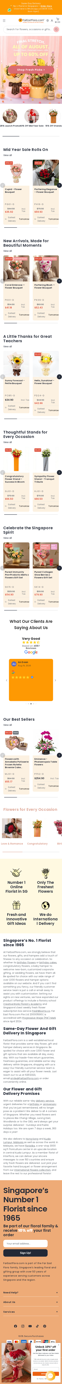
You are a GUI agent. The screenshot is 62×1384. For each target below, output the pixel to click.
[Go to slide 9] (31, 703)
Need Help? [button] (11, 1292)
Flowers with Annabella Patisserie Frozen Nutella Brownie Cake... (17, 763)
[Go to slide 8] (28, 703)
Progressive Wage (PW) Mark (39, 1018)
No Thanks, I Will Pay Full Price (46, 1379)
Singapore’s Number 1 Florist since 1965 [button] (25, 1204)
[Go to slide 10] (33, 703)
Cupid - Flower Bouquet (13, 190)
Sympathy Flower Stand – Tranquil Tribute (44, 479)
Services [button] (9, 1311)
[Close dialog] (58, 1344)
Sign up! (25, 1253)
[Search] (56, 29)
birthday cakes (48, 962)
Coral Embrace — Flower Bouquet (15, 286)
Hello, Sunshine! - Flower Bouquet (44, 382)
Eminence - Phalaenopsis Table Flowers (45, 762)
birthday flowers (26, 962)
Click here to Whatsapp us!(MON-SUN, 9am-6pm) (33, 10)
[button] (59, 185)
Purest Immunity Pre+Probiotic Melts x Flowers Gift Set (17, 574)
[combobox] (31, 29)
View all (7, 155)
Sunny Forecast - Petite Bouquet (15, 382)
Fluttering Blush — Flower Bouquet (44, 286)
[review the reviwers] (13, 673)
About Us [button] (9, 1302)
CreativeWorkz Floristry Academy (22, 1004)
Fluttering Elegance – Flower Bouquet (45, 190)
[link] (10, 118)
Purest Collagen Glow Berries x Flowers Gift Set (43, 574)
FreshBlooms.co (41, 1011)
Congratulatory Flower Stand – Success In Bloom (15, 479)
